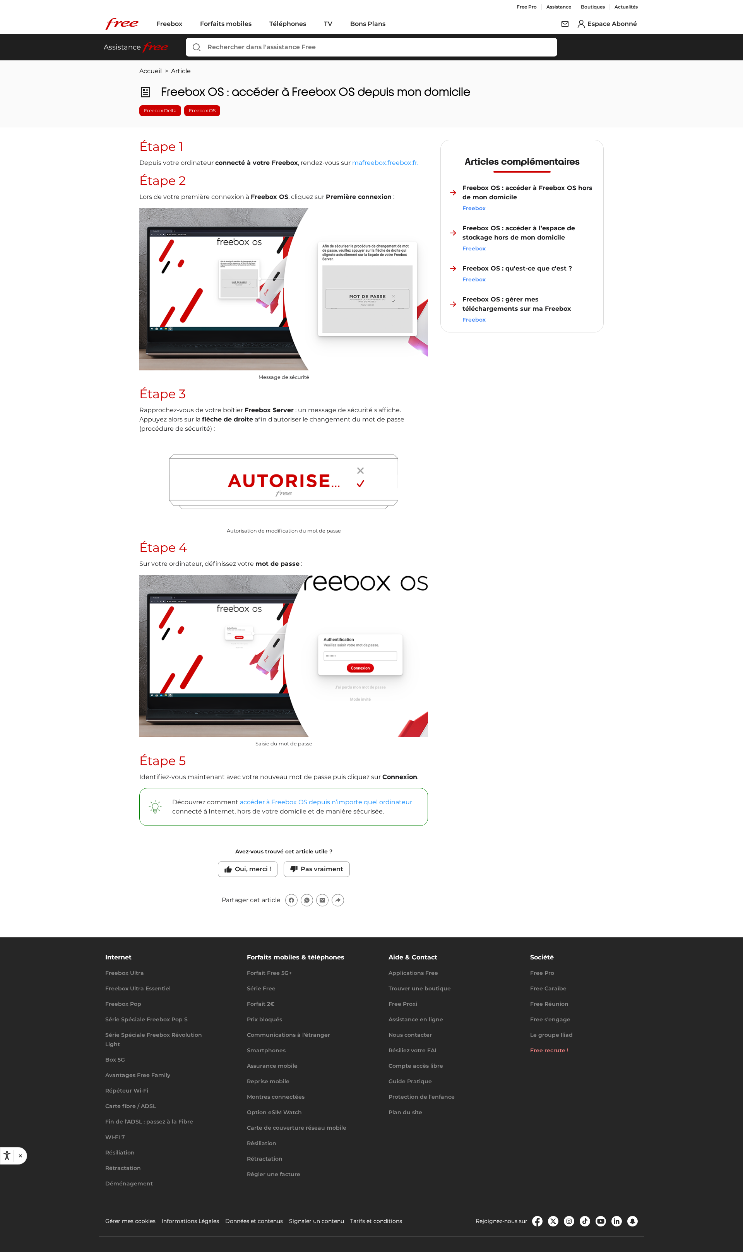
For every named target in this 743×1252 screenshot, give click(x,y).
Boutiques (593, 7)
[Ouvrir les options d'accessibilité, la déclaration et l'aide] (7, 1155)
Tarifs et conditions (376, 1221)
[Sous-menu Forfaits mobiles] (257, 24)
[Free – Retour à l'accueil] (122, 24)
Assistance (558, 7)
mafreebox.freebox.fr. (385, 162)
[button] (20, 1155)
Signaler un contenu (316, 1221)
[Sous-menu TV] (338, 24)
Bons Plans (367, 23)
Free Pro (527, 7)
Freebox (169, 23)
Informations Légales (190, 1221)
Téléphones (287, 23)
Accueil (150, 71)
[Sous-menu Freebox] (188, 24)
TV (328, 23)
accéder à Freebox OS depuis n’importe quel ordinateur (326, 802)
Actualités (626, 7)
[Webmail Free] (565, 24)
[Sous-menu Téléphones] (311, 24)
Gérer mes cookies (130, 1221)
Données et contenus (254, 1221)
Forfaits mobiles (226, 23)
